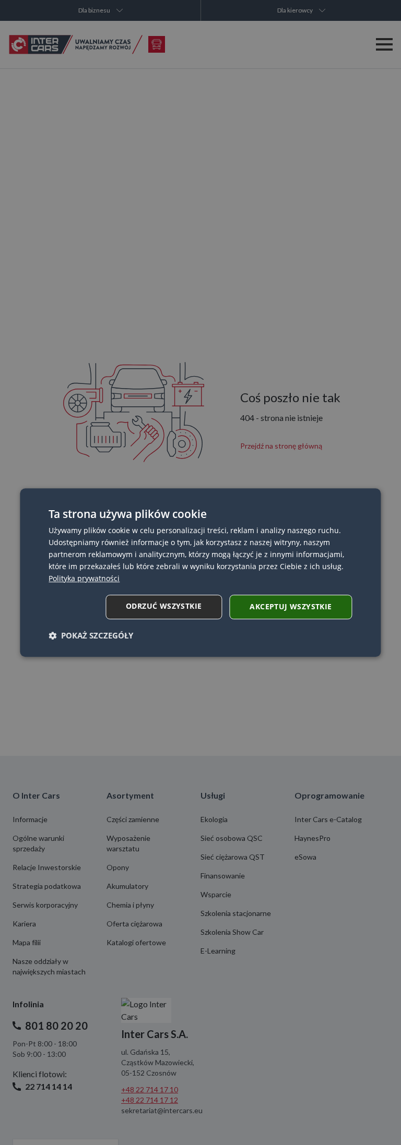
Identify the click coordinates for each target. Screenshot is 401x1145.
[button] (91, 635)
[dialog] (200, 572)
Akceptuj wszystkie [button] (291, 606)
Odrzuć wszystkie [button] (164, 606)
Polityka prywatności (84, 578)
